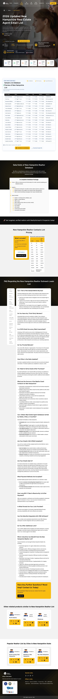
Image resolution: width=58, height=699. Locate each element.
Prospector (16, 3)
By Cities (31, 3)
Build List (53, 3)
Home (11, 3)
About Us (27, 682)
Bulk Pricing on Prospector (39, 270)
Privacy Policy (41, 682)
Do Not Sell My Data (35, 683)
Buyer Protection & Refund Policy (46, 683)
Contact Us (41, 3)
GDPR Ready (49, 682)
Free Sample (35, 3)
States (9, 10)
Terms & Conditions (33, 682)
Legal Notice (27, 683)
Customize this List (21, 255)
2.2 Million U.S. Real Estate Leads (8, 34)
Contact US (20, 596)
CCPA (46, 682)
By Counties (26, 3)
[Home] (4, 10)
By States (21, 3)
